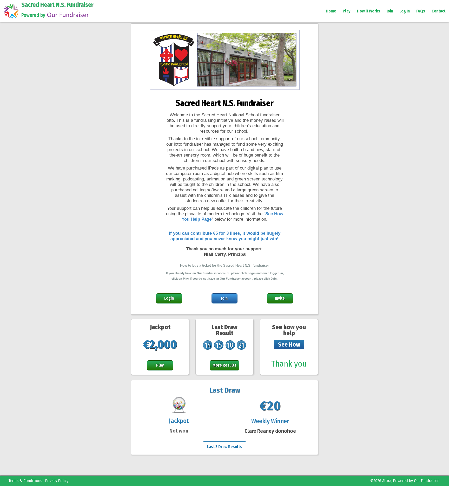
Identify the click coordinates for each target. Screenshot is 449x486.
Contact (438, 11)
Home (331, 11)
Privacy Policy (56, 480)
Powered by (33, 15)
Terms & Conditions (25, 480)
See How (289, 344)
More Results (224, 365)
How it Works (368, 11)
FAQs (420, 11)
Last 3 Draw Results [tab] (224, 446)
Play (347, 11)
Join (390, 11)
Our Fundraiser (426, 480)
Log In (404, 11)
